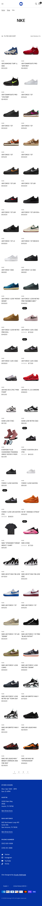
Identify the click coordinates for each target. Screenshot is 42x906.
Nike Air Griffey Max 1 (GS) (10, 728)
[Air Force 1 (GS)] (11, 255)
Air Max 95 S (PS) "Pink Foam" (10, 391)
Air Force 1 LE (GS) (28, 270)
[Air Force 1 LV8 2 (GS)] (30, 315)
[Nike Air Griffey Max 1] (30, 682)
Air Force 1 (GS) (8, 270)
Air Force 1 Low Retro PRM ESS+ (10, 331)
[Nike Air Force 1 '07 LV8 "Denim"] (11, 620)
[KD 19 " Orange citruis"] (30, 497)
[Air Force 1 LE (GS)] (30, 255)
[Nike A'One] (30, 528)
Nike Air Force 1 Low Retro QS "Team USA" (10, 697)
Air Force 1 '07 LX (8, 241)
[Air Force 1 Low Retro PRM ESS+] (11, 315)
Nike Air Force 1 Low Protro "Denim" (29, 666)
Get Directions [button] (7, 811)
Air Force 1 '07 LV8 (9, 183)
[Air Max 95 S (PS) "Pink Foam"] (11, 375)
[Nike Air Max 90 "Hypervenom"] (30, 744)
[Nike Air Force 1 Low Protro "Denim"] (30, 651)
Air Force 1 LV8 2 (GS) (29, 330)
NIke (22, 447)
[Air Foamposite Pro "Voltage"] (11, 80)
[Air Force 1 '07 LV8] (11, 169)
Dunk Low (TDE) (8, 421)
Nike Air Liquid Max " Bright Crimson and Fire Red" (10, 761)
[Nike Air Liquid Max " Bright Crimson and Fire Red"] (11, 744)
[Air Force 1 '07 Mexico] (30, 226)
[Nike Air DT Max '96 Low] (11, 560)
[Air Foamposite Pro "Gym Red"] (30, 49)
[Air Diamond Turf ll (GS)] (11, 49)
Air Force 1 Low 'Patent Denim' (11, 300)
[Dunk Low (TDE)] (11, 406)
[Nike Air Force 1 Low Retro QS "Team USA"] (11, 682)
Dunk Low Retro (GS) (29, 421)
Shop (8, 10)
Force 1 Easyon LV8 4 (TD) (29, 451)
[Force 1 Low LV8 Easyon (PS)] (11, 497)
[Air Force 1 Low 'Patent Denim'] (11, 284)
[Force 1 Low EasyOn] (11, 469)
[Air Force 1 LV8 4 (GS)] (30, 346)
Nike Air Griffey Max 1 (29, 696)
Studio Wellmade (20, 875)
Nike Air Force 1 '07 (9, 605)
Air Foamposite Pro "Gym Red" (29, 65)
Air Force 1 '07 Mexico (30, 241)
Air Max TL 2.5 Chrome (30, 390)
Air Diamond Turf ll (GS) (10, 65)
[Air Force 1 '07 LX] (11, 226)
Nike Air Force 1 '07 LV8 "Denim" (10, 635)
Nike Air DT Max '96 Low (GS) (30, 575)
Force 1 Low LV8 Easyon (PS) (11, 513)
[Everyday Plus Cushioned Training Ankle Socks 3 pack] (11, 435)
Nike (3, 61)
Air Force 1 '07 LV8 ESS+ (30, 212)
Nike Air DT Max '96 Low (11, 574)
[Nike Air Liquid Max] (30, 713)
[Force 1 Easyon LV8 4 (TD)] (30, 435)
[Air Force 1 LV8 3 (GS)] (11, 346)
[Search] (36, 4)
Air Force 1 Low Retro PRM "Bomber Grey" (30, 300)
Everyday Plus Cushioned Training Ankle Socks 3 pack (10, 452)
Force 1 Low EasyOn (10, 483)
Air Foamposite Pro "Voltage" (9, 96)
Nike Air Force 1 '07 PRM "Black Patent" (30, 635)
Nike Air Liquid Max (28, 727)
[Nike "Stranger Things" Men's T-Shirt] (11, 528)
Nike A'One (25, 543)
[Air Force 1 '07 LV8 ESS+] (30, 198)
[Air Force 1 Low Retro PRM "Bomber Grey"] (30, 284)
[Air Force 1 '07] (30, 80)
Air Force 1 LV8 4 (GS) (29, 361)
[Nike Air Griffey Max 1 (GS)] (11, 713)
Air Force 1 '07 (27, 95)
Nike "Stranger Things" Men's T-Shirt (11, 544)
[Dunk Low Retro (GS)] (30, 406)
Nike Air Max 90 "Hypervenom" (27, 760)
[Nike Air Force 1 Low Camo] (11, 651)
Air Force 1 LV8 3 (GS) (10, 361)
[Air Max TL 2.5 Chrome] (30, 375)
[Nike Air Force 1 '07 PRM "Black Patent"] (30, 620)
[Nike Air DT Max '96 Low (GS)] (30, 560)
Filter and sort (10, 36)
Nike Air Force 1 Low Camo (10, 666)
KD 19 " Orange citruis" (30, 512)
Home (3, 10)
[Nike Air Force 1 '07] (11, 591)
